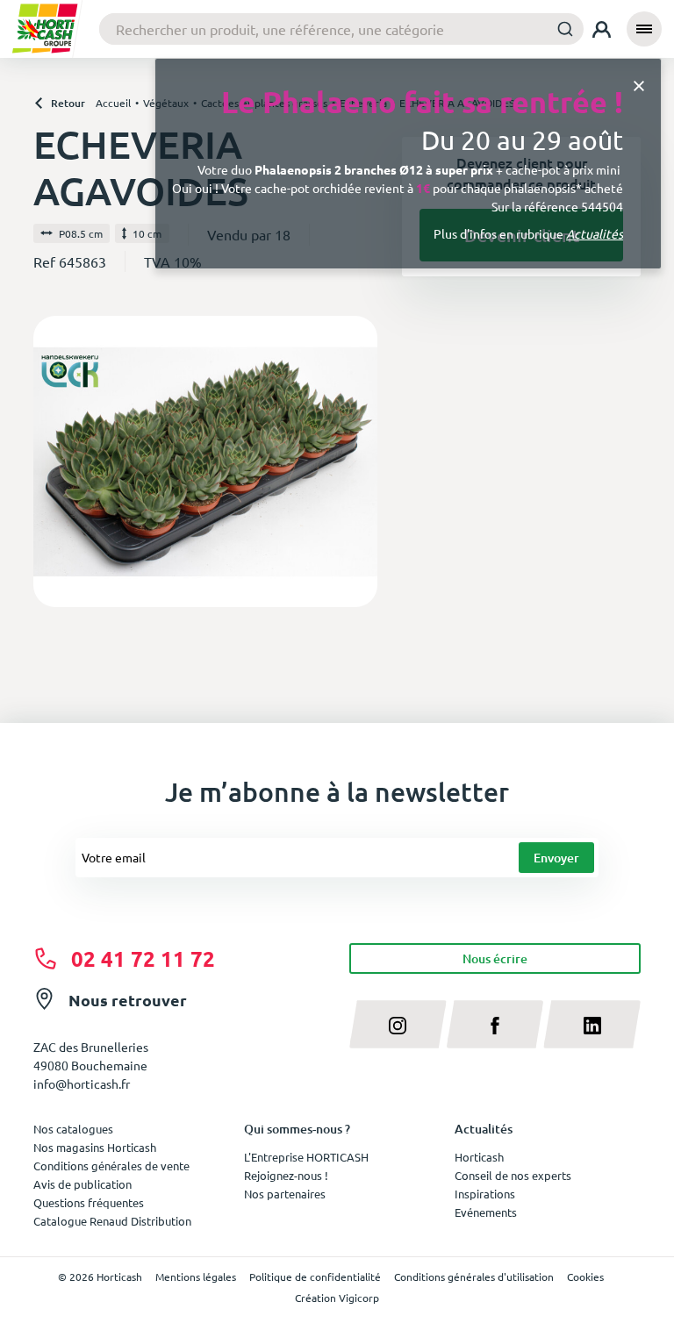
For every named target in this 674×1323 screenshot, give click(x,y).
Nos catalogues (73, 1128)
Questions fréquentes (88, 1202)
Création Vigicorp (337, 1298)
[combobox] (341, 29)
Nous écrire (494, 958)
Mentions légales (195, 1276)
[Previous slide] (53, 461)
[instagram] (398, 1024)
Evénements (486, 1212)
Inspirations (485, 1193)
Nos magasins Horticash (94, 1147)
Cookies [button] (585, 1276)
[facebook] (495, 1024)
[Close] (639, 84)
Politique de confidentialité (315, 1276)
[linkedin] (592, 1024)
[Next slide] (357, 461)
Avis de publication (82, 1183)
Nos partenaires (285, 1193)
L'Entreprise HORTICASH (306, 1156)
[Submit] (565, 28)
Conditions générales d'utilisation (474, 1276)
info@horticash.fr (81, 1083)
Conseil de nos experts (513, 1175)
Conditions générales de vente (111, 1165)
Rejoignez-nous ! (286, 1175)
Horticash (479, 1156)
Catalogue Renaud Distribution (112, 1220)
